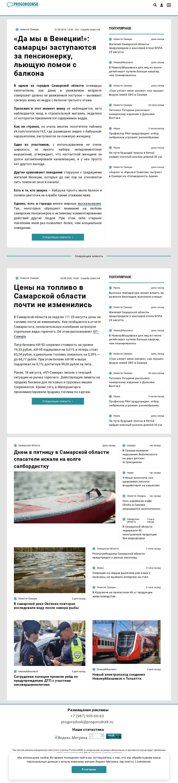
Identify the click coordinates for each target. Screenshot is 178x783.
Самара (131, 445)
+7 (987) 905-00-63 (87, 716)
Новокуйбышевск (123, 62)
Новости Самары (29, 29)
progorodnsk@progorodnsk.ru (87, 722)
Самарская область (29, 445)
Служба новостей (90, 29)
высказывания (89, 203)
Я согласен (89, 769)
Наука (117, 128)
